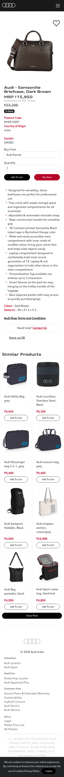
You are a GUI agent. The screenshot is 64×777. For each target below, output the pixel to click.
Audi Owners (12, 710)
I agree (48, 771)
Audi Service (12, 705)
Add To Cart (17, 177)
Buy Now (47, 177)
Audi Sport (11, 667)
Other (7, 716)
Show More (32, 615)
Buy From (10, 149)
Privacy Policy (31, 770)
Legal (7, 721)
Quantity (9, 162)
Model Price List (14, 725)
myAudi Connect (14, 701)
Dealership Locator (16, 678)
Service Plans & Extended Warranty (27, 693)
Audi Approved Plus (16, 682)
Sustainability (13, 697)
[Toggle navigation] (58, 5)
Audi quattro (12, 663)
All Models (11, 729)
